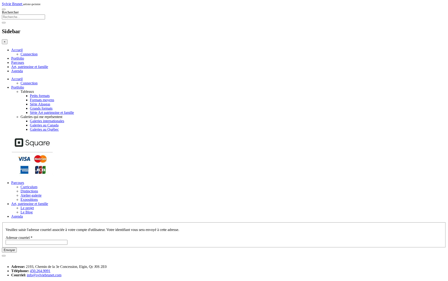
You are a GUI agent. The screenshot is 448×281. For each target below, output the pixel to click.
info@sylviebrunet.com (44, 275)
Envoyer (9, 250)
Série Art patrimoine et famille (52, 113)
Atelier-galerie (31, 195)
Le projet (27, 208)
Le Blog (27, 212)
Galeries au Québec (44, 129)
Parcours (17, 63)
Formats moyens (42, 100)
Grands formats (41, 108)
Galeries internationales (47, 121)
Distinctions (29, 191)
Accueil (17, 50)
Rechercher (10, 12)
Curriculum (29, 187)
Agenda (17, 71)
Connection (29, 54)
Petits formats (40, 96)
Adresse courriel (19, 238)
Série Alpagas (40, 104)
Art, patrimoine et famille (29, 67)
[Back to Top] (4, 255)
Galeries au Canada (44, 125)
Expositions (29, 200)
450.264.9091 (40, 271)
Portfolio (17, 58)
